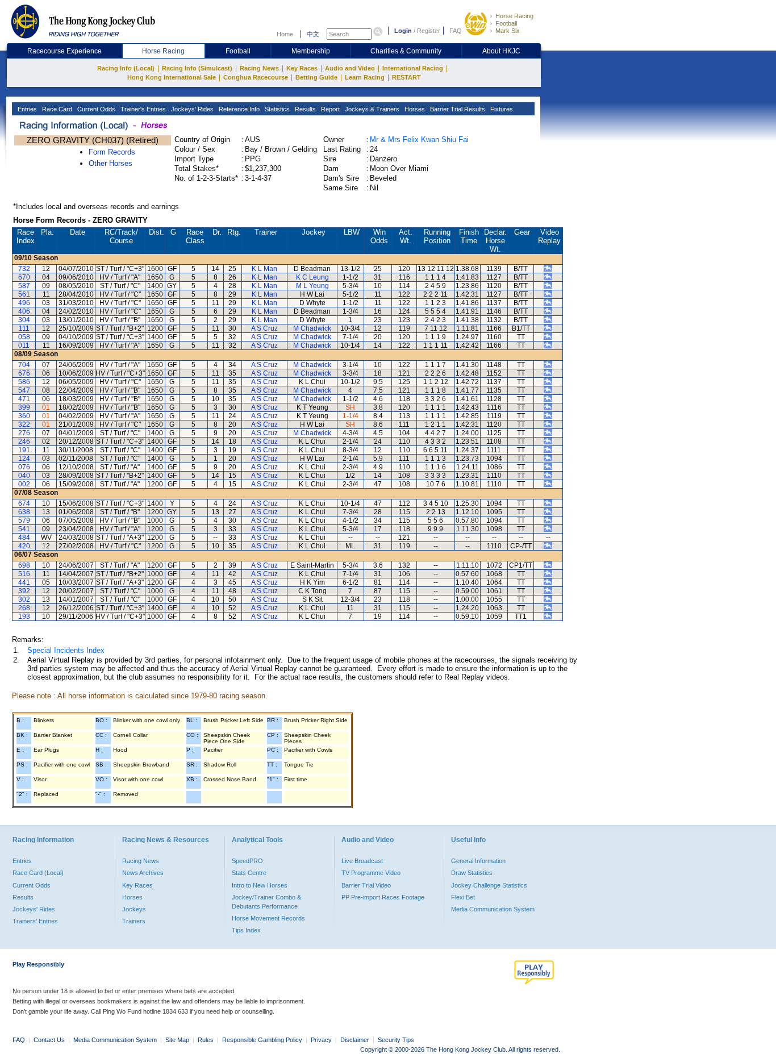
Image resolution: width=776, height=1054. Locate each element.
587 (24, 286)
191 (24, 450)
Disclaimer (354, 1039)
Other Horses (110, 163)
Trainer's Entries (142, 109)
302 (24, 599)
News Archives (143, 872)
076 (24, 467)
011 (24, 345)
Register (428, 30)
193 (24, 616)
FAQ (455, 30)
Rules (206, 1039)
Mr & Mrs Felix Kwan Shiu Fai (419, 139)
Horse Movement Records (268, 918)
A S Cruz (264, 328)
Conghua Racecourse (255, 77)
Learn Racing (365, 77)
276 (24, 433)
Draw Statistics (472, 872)
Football (506, 23)
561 (24, 294)
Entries (26, 109)
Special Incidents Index (66, 650)
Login (403, 30)
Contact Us (49, 1039)
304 (24, 320)
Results (304, 109)
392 (24, 591)
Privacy (321, 1039)
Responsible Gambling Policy (262, 1039)
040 (24, 476)
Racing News (259, 68)
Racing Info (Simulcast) (197, 68)
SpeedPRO (247, 860)
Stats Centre (249, 872)
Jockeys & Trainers (371, 109)
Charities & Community (405, 51)
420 (24, 546)
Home (285, 34)
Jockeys (134, 909)
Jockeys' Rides (191, 109)
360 (24, 416)
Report (329, 109)
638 (24, 512)
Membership (310, 51)
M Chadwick (312, 328)
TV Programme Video (370, 872)
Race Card (56, 109)
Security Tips (396, 1039)
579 (24, 520)
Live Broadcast (362, 860)
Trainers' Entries (35, 921)
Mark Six (507, 30)
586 (24, 382)
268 (24, 608)
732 (24, 269)
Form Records (112, 152)
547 (24, 390)
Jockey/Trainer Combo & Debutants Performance (266, 902)
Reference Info (238, 109)
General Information (478, 860)
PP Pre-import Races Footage (382, 897)
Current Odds (95, 109)
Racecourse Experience (64, 51)
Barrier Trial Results (456, 109)
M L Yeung (312, 286)
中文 (313, 34)
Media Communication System (493, 909)
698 (24, 565)
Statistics (276, 109)
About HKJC (501, 51)
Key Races (302, 68)
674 (24, 503)
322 (24, 424)
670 (24, 277)
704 (24, 365)
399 (24, 407)
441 (24, 582)
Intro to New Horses (259, 885)
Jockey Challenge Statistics (489, 885)
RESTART (406, 77)
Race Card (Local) (38, 872)
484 (24, 537)
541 (24, 529)
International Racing (412, 68)
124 (24, 459)
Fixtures (501, 109)
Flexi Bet (463, 897)
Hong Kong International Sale (171, 77)
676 (24, 373)
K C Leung (312, 277)
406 (24, 311)
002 (24, 484)
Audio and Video (350, 68)
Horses (414, 109)
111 (24, 328)
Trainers (133, 921)
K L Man (264, 269)
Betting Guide (316, 77)
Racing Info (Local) (126, 68)
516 (24, 574)
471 (24, 399)
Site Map (177, 1039)
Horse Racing (514, 16)
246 (24, 441)
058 (24, 337)
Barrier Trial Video (366, 885)
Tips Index (246, 930)
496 (24, 303)
